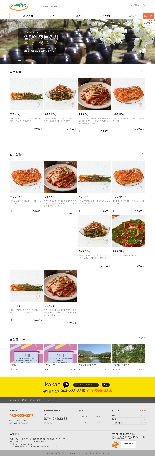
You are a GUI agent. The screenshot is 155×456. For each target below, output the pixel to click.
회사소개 (16, 400)
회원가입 (136, 5)
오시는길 (46, 400)
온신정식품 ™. (62, 453)
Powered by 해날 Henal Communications (95, 453)
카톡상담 (106, 385)
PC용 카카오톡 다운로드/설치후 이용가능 (86, 385)
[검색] (67, 6)
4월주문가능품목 (120, 365)
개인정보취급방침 (35, 400)
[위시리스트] (11, 129)
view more (142, 410)
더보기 (141, 71)
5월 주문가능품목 (86, 365)
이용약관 (24, 400)
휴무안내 (49, 365)
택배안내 (14, 365)
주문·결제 (98, 417)
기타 (84, 422)
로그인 (143, 5)
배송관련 (84, 417)
